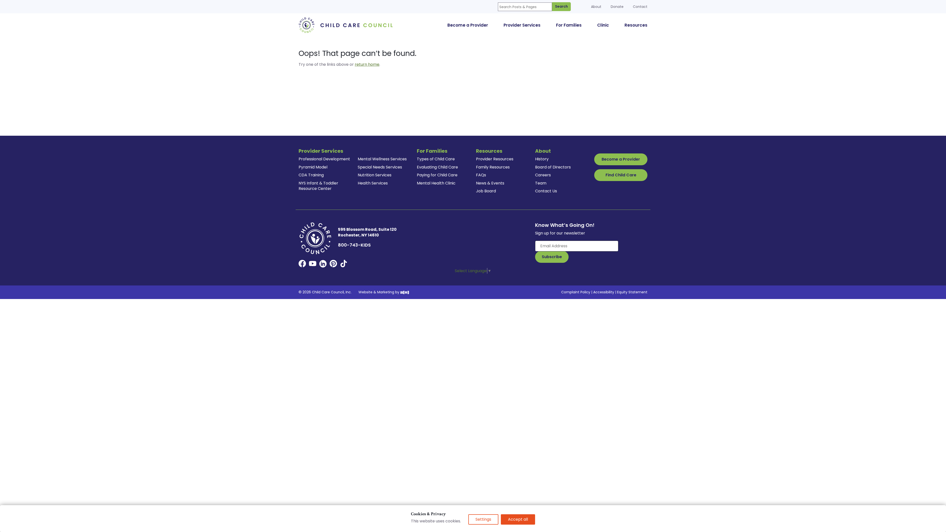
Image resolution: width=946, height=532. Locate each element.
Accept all (518, 519)
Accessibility (603, 292)
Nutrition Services (374, 175)
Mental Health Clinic (436, 183)
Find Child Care (621, 175)
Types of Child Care (436, 159)
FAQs (481, 175)
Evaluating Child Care (437, 167)
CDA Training (311, 175)
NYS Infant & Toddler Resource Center (318, 185)
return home (367, 64)
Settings (483, 519)
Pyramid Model (313, 167)
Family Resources (493, 167)
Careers (543, 175)
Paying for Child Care (437, 175)
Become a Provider (621, 159)
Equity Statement (632, 292)
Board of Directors (553, 167)
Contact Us (546, 191)
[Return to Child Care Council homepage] (347, 25)
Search (561, 6)
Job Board (486, 191)
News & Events (490, 183)
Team (540, 183)
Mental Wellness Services (382, 159)
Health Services (373, 183)
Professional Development (324, 159)
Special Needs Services (380, 167)
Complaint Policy (575, 292)
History (542, 159)
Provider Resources (494, 159)
